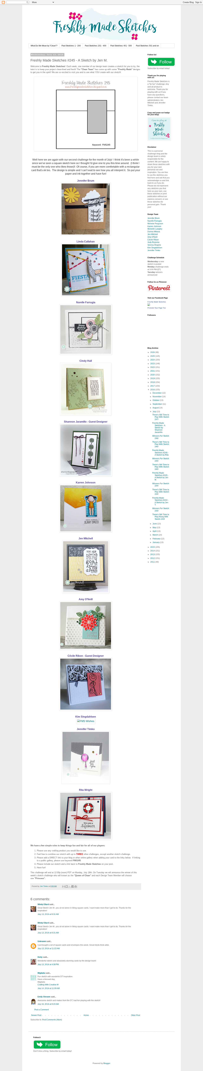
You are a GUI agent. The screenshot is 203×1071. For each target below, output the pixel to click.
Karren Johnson (85, 482)
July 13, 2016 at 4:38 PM (48, 964)
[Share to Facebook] (72, 886)
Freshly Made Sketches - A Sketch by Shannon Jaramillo (158, 427)
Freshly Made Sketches (156, 302)
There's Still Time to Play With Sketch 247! (160, 417)
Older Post (135, 1015)
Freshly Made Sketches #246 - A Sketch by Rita (160, 452)
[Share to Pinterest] (75, 886)
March (155, 535)
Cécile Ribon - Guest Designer (86, 655)
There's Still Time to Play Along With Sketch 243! (160, 516)
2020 (152, 375)
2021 (152, 371)
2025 (152, 356)
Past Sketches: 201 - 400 (95, 46)
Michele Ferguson (155, 224)
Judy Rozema (153, 242)
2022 (152, 367)
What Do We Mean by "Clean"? (44, 46)
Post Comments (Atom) (52, 1020)
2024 (152, 360)
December (157, 393)
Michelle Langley (154, 229)
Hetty (40, 957)
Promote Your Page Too (156, 308)
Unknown (42, 941)
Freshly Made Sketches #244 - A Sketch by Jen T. (160, 501)
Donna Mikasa (153, 231)
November (157, 396)
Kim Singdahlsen (85, 716)
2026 (152, 352)
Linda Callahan (86, 241)
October (156, 400)
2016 (152, 389)
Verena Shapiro (154, 245)
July (155, 411)
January (156, 542)
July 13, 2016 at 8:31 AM (48, 914)
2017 (152, 386)
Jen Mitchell (86, 538)
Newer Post (36, 1015)
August (156, 408)
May (155, 527)
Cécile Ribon (153, 240)
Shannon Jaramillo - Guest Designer (85, 421)
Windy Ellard (43, 904)
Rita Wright (85, 790)
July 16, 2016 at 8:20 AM (48, 1004)
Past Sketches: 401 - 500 (121, 46)
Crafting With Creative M (48, 985)
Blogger (106, 1063)
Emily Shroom (44, 997)
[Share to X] (69, 886)
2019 (152, 378)
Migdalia (41, 973)
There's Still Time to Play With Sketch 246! (160, 444)
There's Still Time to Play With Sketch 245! (160, 467)
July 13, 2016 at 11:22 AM (49, 948)
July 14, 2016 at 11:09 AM (49, 988)
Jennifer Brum (85, 180)
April (155, 531)
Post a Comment (41, 1010)
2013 (152, 554)
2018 (152, 382)
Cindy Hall (85, 360)
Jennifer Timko (86, 729)
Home (86, 1015)
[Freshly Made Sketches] (148, 305)
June (155, 524)
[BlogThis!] (66, 886)
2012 (152, 558)
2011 (152, 562)
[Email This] (63, 886)
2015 (152, 547)
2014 (152, 551)
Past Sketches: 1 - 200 (71, 46)
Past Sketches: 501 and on (147, 46)
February (157, 539)
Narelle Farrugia (85, 302)
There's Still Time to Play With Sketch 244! (160, 492)
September (158, 404)
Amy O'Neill (86, 599)
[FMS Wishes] (85, 721)
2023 (152, 364)
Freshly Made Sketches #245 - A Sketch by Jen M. (160, 476)
